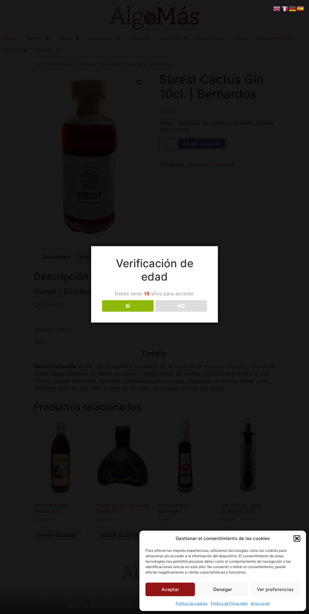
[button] (297, 538)
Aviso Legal (260, 603)
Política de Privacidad (229, 603)
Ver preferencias (275, 589)
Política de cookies (192, 603)
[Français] (285, 8)
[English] (277, 8)
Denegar (222, 589)
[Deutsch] (293, 8)
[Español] (300, 8)
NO (181, 306)
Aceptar (170, 589)
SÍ (128, 306)
